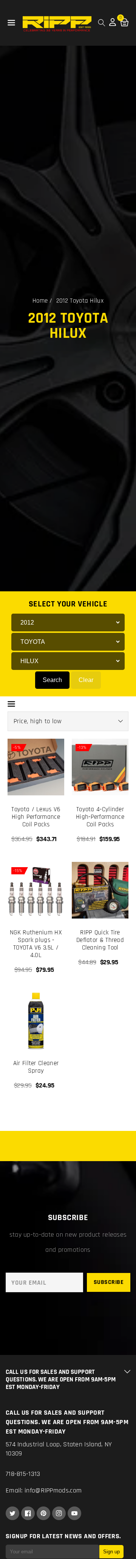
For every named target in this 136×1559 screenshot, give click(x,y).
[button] (11, 23)
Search (52, 680)
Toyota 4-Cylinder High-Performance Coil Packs (100, 817)
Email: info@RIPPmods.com (44, 1490)
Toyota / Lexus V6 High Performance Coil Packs (35, 817)
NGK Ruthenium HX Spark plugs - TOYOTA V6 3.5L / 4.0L (36, 943)
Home (40, 301)
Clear (86, 680)
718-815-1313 (23, 1473)
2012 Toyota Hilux (80, 301)
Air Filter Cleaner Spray (36, 1067)
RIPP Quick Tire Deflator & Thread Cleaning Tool (100, 940)
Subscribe (109, 1282)
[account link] (112, 24)
